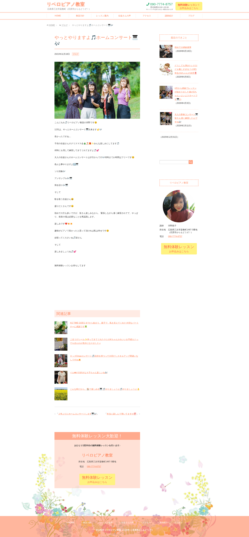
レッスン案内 (102, 16)
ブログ (191, 16)
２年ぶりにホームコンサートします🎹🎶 (77, 414)
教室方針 (80, 16)
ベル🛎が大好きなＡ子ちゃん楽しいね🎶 (89, 372)
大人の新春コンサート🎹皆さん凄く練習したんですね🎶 (186, 118)
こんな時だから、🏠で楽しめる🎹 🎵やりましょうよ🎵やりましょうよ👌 (105, 389)
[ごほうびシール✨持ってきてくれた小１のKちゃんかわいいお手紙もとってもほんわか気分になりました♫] (60, 349)
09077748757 (161, 4)
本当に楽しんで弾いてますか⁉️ (121, 414)
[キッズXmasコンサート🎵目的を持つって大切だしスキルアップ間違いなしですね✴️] (60, 365)
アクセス (147, 16)
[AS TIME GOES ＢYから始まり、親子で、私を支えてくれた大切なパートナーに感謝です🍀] (60, 332)
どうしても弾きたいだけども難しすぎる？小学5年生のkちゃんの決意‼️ (186, 69)
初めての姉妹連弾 (183, 47)
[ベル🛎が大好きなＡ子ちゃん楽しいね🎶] (60, 382)
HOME (58, 16)
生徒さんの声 (124, 16)
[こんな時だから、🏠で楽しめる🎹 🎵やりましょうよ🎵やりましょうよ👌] (60, 399)
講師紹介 (169, 16)
